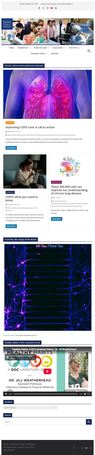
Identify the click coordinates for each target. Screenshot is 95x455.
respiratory (63, 135)
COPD (36, 135)
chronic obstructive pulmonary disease (20, 135)
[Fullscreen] (89, 394)
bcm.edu (55, 53)
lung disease (42, 135)
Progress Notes (38, 53)
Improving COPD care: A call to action (30, 127)
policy (49, 135)
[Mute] (85, 394)
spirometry (71, 135)
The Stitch (73, 48)
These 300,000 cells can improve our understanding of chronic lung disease (69, 190)
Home (11, 48)
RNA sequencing (76, 206)
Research (67, 206)
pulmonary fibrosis (57, 206)
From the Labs (8, 335)
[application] (47, 371)
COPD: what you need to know (22, 198)
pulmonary (55, 135)
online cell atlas (82, 204)
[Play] (6, 394)
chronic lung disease (59, 201)
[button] (29, 48)
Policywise (57, 48)
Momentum (23, 48)
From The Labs (40, 48)
